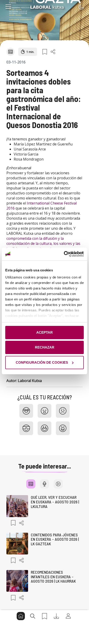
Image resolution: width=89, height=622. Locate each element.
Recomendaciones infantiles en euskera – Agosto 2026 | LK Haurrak (53, 577)
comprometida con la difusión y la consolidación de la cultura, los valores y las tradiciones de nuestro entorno (43, 243)
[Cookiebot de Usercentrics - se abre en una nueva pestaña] (64, 254)
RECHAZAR (44, 347)
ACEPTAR (44, 332)
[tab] (30, 483)
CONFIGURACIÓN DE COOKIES (42, 362)
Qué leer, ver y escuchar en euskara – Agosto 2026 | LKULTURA (55, 502)
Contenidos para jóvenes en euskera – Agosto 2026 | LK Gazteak (55, 539)
